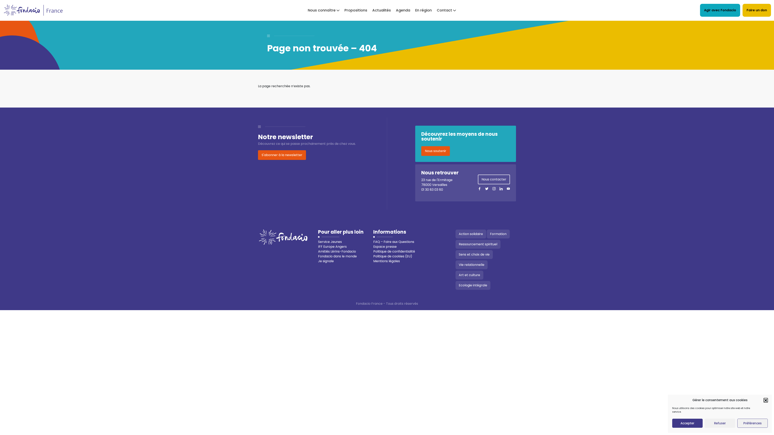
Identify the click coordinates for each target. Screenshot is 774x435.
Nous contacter (494, 179)
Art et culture (469, 275)
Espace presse (385, 246)
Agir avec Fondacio (720, 10)
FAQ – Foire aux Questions (393, 241)
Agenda (403, 10)
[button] (766, 400)
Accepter (687, 423)
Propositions (355, 10)
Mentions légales (386, 261)
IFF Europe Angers (332, 246)
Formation (498, 234)
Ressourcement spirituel (478, 244)
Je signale (326, 261)
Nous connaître (322, 10)
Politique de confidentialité (394, 251)
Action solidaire (471, 234)
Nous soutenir (435, 151)
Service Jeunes (330, 241)
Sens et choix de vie (474, 254)
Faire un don (757, 10)
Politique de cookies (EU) (392, 256)
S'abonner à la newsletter (282, 155)
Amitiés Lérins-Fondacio (337, 251)
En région (423, 10)
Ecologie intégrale (473, 285)
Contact (444, 10)
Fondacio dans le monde (337, 256)
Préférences (752, 423)
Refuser (720, 423)
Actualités (381, 10)
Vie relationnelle (471, 264)
